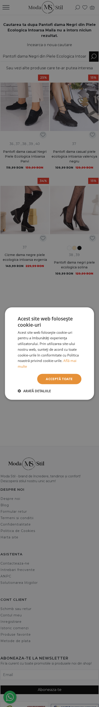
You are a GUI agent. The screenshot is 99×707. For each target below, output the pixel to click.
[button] (34, 391)
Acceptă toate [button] (59, 379)
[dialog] (49, 353)
